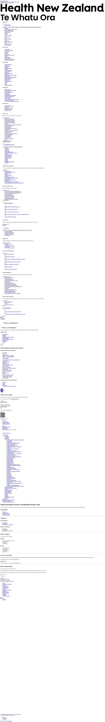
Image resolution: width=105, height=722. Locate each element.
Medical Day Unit (10, 463)
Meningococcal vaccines (9, 108)
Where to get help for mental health (11, 133)
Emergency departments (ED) (10, 172)
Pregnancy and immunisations (10, 122)
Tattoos (6, 82)
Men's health (7, 41)
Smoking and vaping (8, 81)
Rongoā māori (7, 57)
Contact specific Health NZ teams (10, 289)
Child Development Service (12, 450)
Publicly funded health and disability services (12, 191)
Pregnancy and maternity (30, 27)
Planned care (7, 180)
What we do (5, 230)
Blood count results (8, 64)
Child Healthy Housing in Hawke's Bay (14, 451)
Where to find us (5, 512)
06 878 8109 (5, 524)
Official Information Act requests (10, 291)
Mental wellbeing (37, 27)
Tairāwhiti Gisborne (8, 157)
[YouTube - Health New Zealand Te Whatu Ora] (1, 710)
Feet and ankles (7, 37)
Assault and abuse (8, 136)
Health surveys (7, 281)
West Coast (7, 162)
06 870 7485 (5, 522)
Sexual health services (11, 477)
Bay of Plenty (7, 436)
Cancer (6, 33)
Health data (21, 230)
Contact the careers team (9, 304)
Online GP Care (5, 224)
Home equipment (8, 58)
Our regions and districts (9, 233)
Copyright (4, 719)
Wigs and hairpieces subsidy (10, 196)
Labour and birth (8, 126)
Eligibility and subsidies (7, 500)
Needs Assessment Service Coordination (14, 465)
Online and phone (6, 200)
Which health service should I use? (9, 499)
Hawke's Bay (7, 150)
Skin (5, 43)
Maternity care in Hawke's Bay (12, 444)
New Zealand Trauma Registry (10, 283)
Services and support (6, 595)
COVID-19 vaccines (8, 109)
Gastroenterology (10, 459)
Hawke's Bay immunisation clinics (13, 485)
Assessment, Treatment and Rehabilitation (14, 446)
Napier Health (9, 440)
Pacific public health (8, 78)
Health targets (5, 242)
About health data (8, 278)
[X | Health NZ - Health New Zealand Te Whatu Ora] (1, 713)
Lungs (6, 40)
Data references (7, 287)
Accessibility (5, 718)
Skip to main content (4, 0)
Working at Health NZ (9, 301)
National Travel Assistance (9, 198)
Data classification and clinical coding (11, 285)
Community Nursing (10, 454)
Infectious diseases (8, 39)
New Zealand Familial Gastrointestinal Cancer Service (14, 182)
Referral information (6, 514)
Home (4, 425)
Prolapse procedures (8, 68)
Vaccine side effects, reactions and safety (12, 99)
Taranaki (6, 158)
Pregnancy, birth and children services (11, 130)
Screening (6, 123)
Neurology (9, 466)
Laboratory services (10, 462)
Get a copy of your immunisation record (12, 101)
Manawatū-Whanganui (9, 151)
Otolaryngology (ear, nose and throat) (13, 469)
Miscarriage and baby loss (9, 125)
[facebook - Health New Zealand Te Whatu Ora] (1, 601)
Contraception (7, 93)
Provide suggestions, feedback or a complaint (12, 293)
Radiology (9, 474)
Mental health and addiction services (13, 464)
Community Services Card (9, 197)
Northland (6, 153)
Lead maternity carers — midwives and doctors (13, 124)
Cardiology (9, 449)
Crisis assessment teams (9, 134)
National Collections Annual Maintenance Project (13, 286)
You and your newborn (9, 131)
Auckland (6, 435)
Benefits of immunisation (9, 100)
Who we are (10, 230)
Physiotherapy (9, 473)
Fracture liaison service (11, 457)
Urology (8, 484)
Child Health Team (10, 452)
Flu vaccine (7, 107)
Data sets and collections (9, 277)
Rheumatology (9, 476)
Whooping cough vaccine (9, 106)
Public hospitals (7, 171)
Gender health (7, 76)
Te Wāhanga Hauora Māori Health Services (14, 483)
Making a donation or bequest (10, 292)
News (4, 253)
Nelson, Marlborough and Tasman (11, 152)
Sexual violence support (11, 478)
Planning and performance (9, 234)
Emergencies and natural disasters (10, 75)
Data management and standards (10, 284)
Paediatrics (9, 470)
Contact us (26, 230)
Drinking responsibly (8, 73)
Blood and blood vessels (9, 30)
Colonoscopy (7, 65)
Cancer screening (8, 71)
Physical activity (7, 79)
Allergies (6, 28)
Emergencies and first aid (9, 60)
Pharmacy (8, 472)
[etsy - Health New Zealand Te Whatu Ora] (52, 708)
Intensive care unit (10, 461)
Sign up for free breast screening (10, 90)
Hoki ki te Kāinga (10, 458)
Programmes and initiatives (9, 232)
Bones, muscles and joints (9, 31)
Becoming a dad (7, 132)
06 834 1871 (5, 528)
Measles (6, 53)
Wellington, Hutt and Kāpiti (9, 161)
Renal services (9, 475)
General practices (8, 173)
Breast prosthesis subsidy (9, 195)
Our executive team (8, 243)
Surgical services (10, 482)
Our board (6, 244)
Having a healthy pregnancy (10, 120)
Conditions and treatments (7, 584)
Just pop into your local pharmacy (8, 501)
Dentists (6, 174)
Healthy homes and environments (10, 77)
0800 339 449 (5, 523)
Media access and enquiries (9, 290)
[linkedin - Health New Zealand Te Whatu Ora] (1, 604)
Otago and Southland (8, 154)
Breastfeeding (7, 129)
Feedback (4, 170)
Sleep (6, 84)
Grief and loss (7, 137)
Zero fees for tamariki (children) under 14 (12, 193)
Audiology (9, 447)
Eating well (7, 74)
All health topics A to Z (7, 140)
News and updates (6, 587)
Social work (9, 479)
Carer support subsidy (8, 194)
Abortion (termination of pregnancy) (11, 128)
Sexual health (7, 80)
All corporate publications (9, 254)
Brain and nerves (8, 32)
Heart (6, 38)
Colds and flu (7, 49)
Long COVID (7, 51)
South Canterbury (8, 156)
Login (3, 317)
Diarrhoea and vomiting (9, 50)
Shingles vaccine (8, 110)
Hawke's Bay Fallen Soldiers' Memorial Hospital (15, 439)
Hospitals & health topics (4, 1)
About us (4, 225)
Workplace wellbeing (8, 85)
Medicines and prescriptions (9, 55)
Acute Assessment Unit (11, 445)
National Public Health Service (10, 179)
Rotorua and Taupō (8, 155)
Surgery (6, 56)
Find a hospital (5, 427)
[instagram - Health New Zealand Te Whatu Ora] (1, 602)
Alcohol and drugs (8, 135)
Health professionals (15, 1)
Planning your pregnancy (9, 118)
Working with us (8, 235)
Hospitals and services (6, 141)
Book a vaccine (7, 98)
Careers (10, 1)
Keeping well (17, 27)
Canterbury (7, 149)
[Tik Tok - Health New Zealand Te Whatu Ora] (1, 711)
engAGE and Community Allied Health (14, 456)
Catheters (6, 69)
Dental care (7, 72)
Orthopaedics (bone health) (11, 468)
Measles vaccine (7, 89)
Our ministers (7, 246)
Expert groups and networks (10, 247)
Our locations (7, 302)
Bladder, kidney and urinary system (11, 29)
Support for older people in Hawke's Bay (14, 481)
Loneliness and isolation (9, 138)
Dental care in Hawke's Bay (12, 455)
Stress (6, 139)
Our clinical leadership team (9, 245)
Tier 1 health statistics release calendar (11, 280)
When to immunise (8, 97)
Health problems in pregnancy (10, 121)
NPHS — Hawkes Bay (11, 443)
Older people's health (8, 42)
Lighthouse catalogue (8, 282)
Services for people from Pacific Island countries (13, 192)
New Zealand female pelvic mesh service (12, 181)
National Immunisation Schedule (10, 95)
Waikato (6, 159)
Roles (6, 303)
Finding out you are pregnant (10, 119)
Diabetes (6, 34)
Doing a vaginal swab (8, 92)
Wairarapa (6, 160)
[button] (2, 576)
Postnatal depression (8, 127)
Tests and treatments (10, 27)
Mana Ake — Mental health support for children (15, 486)
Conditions (4, 27)
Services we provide (6, 513)
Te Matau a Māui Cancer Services (13, 448)
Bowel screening (8, 91)
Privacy (4, 717)
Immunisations (22, 27)
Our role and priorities (8, 231)
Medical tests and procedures (10, 59)
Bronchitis (6, 52)
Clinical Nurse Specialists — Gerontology (14, 453)
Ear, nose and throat (8, 35)
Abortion (6, 67)
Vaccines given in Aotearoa (9, 96)
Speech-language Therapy (11, 480)
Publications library (16, 230)
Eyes (6, 36)
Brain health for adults (8, 70)
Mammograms (7, 66)
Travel (6, 83)
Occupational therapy (10, 467)
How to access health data (9, 279)
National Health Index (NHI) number (11, 199)
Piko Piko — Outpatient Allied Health (13, 471)
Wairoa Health (9, 441)
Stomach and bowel (8, 44)
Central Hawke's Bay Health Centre (13, 442)
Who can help (5, 190)
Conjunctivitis (7, 54)
